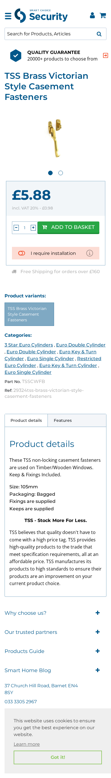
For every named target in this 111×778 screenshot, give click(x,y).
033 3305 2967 (21, 701)
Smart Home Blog (28, 670)
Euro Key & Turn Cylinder (68, 365)
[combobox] (55, 34)
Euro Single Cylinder (50, 358)
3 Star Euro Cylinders (29, 345)
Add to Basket (73, 227)
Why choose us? (25, 613)
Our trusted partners (31, 632)
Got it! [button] (58, 757)
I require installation (53, 253)
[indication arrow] (105, 55)
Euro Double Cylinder (81, 345)
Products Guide (24, 651)
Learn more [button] (27, 744)
